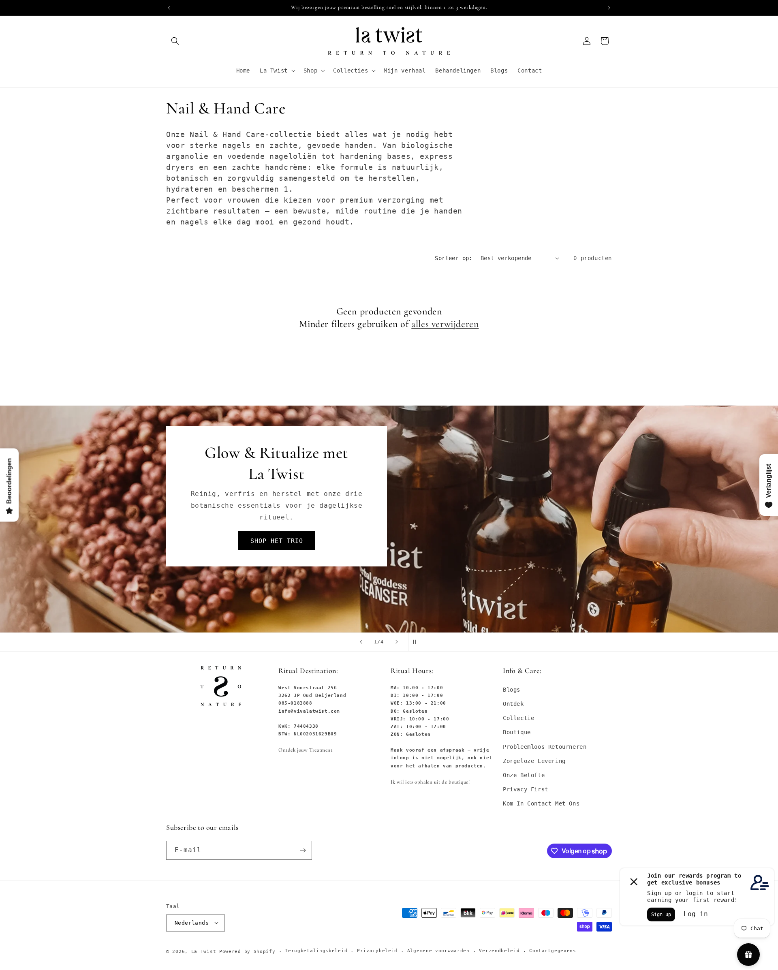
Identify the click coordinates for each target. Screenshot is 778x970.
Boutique (517, 732)
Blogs (511, 689)
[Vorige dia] (361, 642)
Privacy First (525, 789)
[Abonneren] (303, 850)
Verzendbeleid (499, 950)
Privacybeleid (377, 950)
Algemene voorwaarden (438, 950)
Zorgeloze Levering (534, 761)
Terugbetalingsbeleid (316, 950)
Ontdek (513, 704)
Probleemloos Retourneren (544, 746)
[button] (175, 41)
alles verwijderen (445, 324)
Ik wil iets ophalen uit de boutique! (430, 782)
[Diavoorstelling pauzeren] (417, 642)
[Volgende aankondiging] (609, 7)
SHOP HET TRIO (276, 541)
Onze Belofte (524, 775)
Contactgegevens (552, 950)
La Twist (205, 951)
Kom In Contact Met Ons (541, 803)
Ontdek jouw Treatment (305, 750)
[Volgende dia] (397, 642)
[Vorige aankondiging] (169, 7)
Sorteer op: (453, 258)
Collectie (518, 718)
